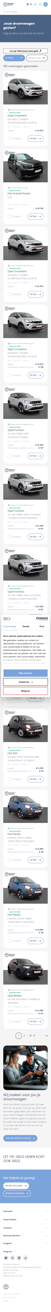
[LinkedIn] (19, 1258)
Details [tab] (26, 626)
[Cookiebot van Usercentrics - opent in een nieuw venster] (36, 619)
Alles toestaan (25, 673)
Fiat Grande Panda (19, 193)
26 (30, 1035)
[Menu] (45, 4)
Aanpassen (24, 682)
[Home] (8, 4)
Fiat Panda (14, 834)
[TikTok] (25, 1258)
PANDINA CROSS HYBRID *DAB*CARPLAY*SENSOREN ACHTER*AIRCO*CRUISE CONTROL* (25, 841)
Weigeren (25, 691)
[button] (46, 1035)
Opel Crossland (17, 115)
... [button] (27, 1035)
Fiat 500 (12, 753)
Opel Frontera (16, 430)
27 (34, 1035)
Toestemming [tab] (9, 626)
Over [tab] (42, 626)
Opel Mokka (15, 995)
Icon (10, 197)
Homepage (12, 11)
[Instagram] (12, 1258)
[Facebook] (6, 1258)
